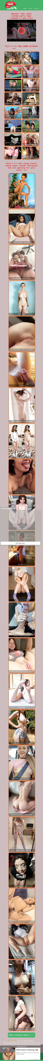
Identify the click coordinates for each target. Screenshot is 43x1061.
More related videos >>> (21, 1035)
